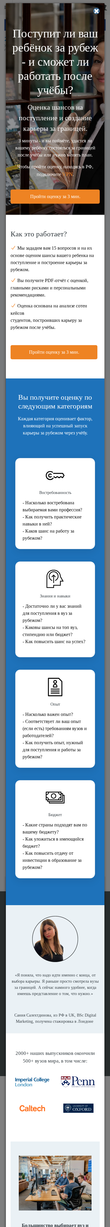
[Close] (96, 11)
